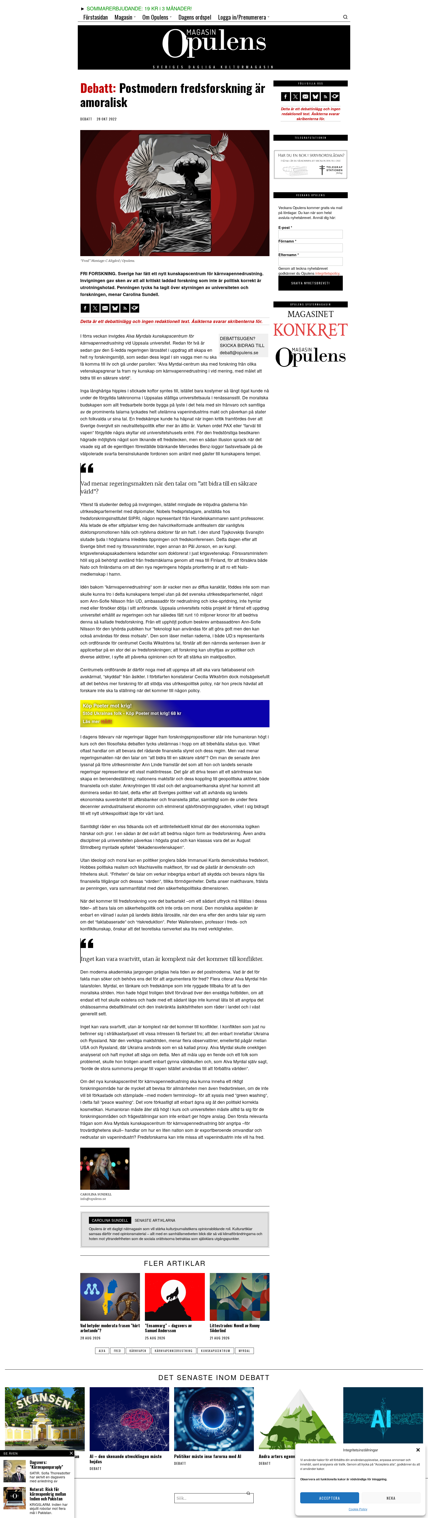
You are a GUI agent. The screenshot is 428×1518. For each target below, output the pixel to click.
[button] (418, 1449)
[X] (95, 308)
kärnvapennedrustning (174, 1351)
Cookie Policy (358, 1509)
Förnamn (287, 241)
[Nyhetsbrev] (134, 308)
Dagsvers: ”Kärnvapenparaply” (46, 1464)
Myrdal (244, 1351)
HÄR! (106, 721)
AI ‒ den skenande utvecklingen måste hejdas (126, 1459)
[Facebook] (85, 308)
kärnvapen (138, 1351)
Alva (102, 1351)
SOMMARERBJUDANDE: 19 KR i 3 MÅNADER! (139, 8)
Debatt (86, 118)
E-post (285, 227)
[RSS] (124, 308)
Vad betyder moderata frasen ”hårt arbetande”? (110, 1328)
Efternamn (288, 254)
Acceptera (329, 1498)
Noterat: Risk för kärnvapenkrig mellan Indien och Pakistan (48, 1494)
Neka (391, 1498)
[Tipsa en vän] (105, 308)
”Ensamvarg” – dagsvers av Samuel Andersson (168, 1328)
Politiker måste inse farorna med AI (207, 1456)
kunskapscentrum (215, 1351)
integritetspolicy (327, 273)
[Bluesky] (114, 308)
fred (117, 1351)
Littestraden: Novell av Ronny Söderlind (235, 1328)
